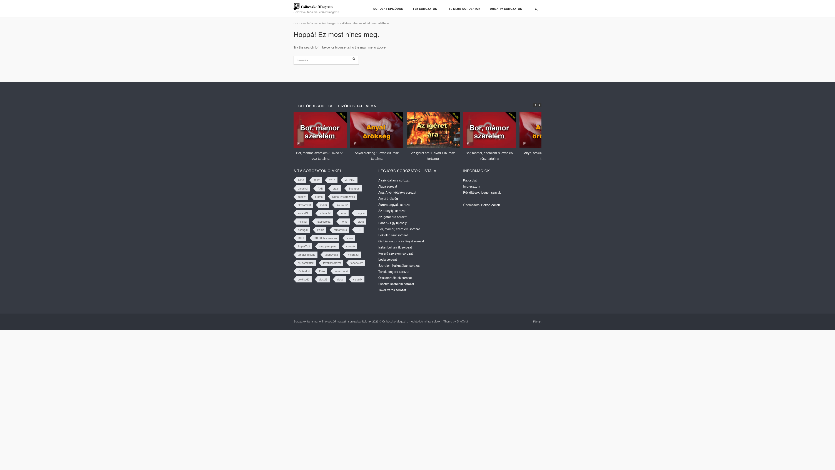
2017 (317, 180)
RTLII (301, 238)
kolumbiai (325, 213)
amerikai (303, 188)
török (322, 271)
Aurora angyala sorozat (394, 204)
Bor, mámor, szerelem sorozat (399, 229)
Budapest (354, 188)
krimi (343, 213)
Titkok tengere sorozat (393, 271)
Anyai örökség (388, 198)
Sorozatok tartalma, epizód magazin (316, 23)
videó (340, 279)
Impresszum (471, 186)
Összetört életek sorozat (395, 277)
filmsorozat (304, 205)
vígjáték (357, 279)
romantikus (340, 230)
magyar (360, 213)
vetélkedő (303, 279)
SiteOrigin (463, 321)
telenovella (331, 254)
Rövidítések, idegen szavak (482, 192)
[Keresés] (354, 59)
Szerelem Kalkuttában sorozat (399, 265)
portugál (303, 230)
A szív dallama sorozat (393, 180)
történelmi (304, 271)
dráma (319, 196)
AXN (320, 188)
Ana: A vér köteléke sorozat (397, 192)
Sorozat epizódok (388, 9)
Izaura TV (342, 205)
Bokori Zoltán (490, 204)
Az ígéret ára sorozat (392, 217)
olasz (361, 221)
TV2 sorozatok (425, 9)
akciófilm (350, 180)
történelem (357, 263)
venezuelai (341, 271)
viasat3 (323, 279)
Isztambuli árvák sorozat (395, 247)
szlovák (350, 246)
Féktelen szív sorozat (393, 235)
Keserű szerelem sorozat (395, 253)
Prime (320, 230)
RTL (358, 230)
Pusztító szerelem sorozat (396, 284)
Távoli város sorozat (392, 290)
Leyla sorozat (387, 259)
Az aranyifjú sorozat (392, 210)
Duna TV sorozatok (506, 9)
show (350, 238)
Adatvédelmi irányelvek (425, 321)
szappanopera (328, 246)
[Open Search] (536, 9)
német (344, 221)
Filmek (537, 321)
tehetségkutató (306, 254)
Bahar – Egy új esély (392, 223)
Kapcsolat (470, 180)
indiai (323, 205)
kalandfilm (304, 213)
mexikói (302, 221)
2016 (301, 180)
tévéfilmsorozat (332, 263)
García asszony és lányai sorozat (401, 241)
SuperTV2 (304, 246)
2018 (332, 180)
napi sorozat (324, 221)
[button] (539, 105)
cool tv (302, 196)
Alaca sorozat (387, 186)
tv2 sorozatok (306, 263)
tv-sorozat (353, 254)
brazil (336, 188)
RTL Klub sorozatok (464, 9)
